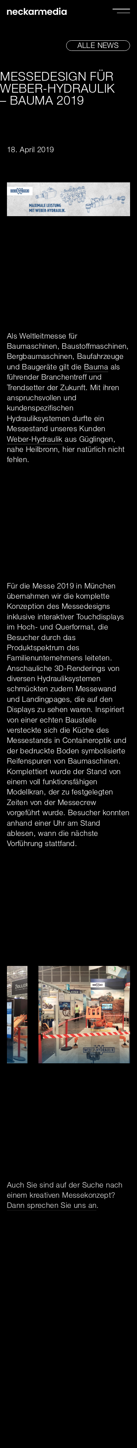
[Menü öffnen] (121, 11)
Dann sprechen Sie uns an (52, 1206)
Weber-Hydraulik (34, 440)
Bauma (96, 368)
